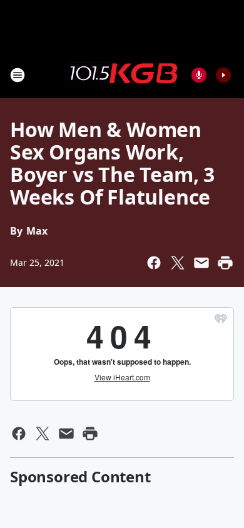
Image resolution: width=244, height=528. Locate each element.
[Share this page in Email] (201, 263)
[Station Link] (122, 74)
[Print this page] (225, 263)
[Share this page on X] (177, 263)
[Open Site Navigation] (17, 75)
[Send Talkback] (198, 75)
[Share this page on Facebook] (154, 263)
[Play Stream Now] (223, 75)
